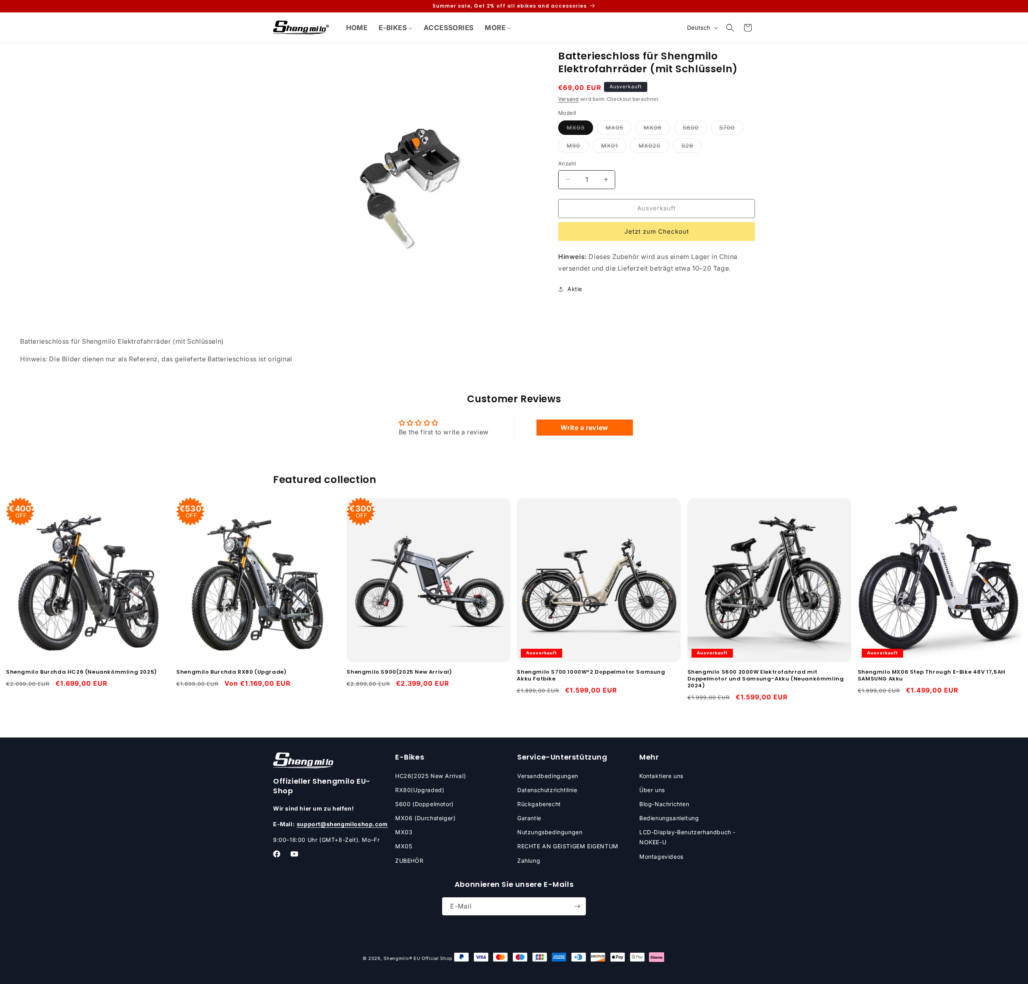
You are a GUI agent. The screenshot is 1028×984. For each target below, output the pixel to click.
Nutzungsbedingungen (549, 832)
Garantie (529, 818)
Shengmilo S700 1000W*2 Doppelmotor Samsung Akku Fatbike (591, 675)
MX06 (657, 129)
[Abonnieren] (577, 906)
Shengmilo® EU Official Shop (418, 958)
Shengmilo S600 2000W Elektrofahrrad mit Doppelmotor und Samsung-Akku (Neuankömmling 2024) (765, 679)
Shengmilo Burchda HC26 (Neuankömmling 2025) (81, 672)
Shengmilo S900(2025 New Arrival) (399, 672)
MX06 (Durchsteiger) (425, 818)
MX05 (619, 129)
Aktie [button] (574, 288)
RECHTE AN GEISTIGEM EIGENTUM (567, 846)
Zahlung (528, 860)
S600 (695, 129)
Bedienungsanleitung (669, 818)
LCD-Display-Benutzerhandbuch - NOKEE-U (687, 837)
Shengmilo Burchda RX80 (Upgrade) (231, 672)
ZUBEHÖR (409, 860)
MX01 (613, 147)
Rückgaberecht (539, 804)
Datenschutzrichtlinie (547, 789)
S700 (731, 129)
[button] (730, 28)
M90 (578, 147)
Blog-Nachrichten (664, 804)
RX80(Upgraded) (419, 789)
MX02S (653, 147)
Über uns (652, 789)
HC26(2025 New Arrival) (430, 775)
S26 (691, 147)
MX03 (580, 129)
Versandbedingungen (547, 775)
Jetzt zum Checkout (656, 231)
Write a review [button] (584, 428)
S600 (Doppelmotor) (424, 804)
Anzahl (567, 163)
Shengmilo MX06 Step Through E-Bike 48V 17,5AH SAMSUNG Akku (932, 675)
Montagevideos (661, 856)
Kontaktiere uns (661, 775)
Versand (568, 99)
